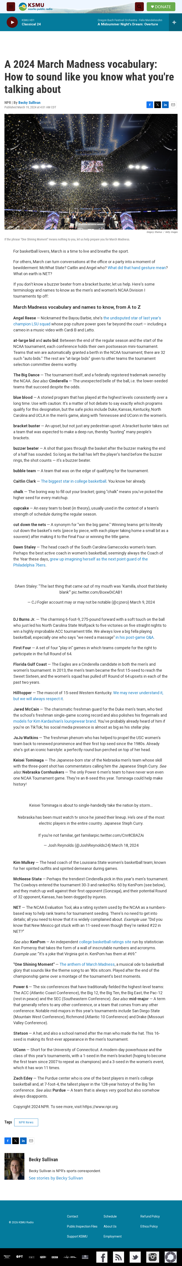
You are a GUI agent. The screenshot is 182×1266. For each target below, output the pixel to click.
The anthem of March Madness (87, 964)
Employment (113, 1236)
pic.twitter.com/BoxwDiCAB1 (97, 592)
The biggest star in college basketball (73, 481)
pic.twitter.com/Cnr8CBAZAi (119, 835)
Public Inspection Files (82, 1226)
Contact (72, 1216)
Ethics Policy (149, 1226)
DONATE (163, 6)
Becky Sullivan (29, 102)
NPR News (26, 1122)
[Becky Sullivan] (14, 1166)
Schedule (110, 1216)
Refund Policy (150, 1216)
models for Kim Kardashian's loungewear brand (54, 721)
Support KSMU (77, 1236)
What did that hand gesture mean (137, 267)
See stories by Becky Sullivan (56, 1178)
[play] (12, 22)
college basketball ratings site (105, 941)
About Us (110, 1226)
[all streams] (175, 22)
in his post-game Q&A (135, 637)
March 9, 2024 (142, 602)
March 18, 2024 (125, 845)
